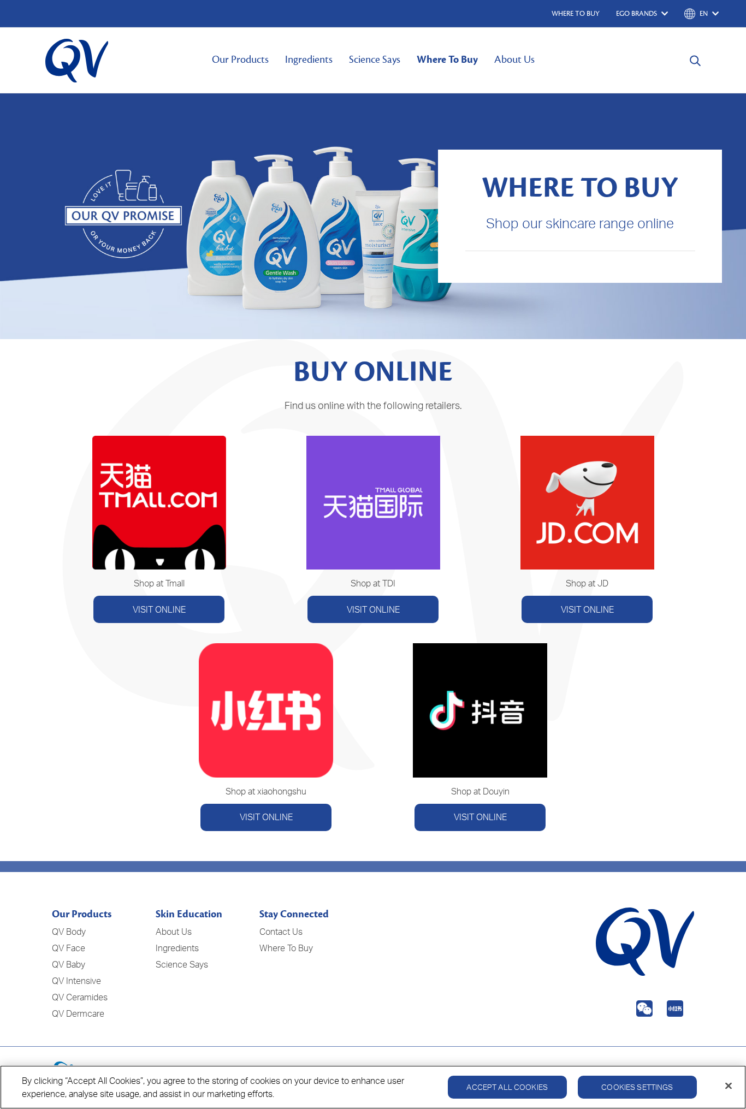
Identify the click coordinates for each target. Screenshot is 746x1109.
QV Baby (68, 964)
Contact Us (281, 931)
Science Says (374, 59)
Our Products (240, 59)
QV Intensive (76, 980)
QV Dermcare (78, 1013)
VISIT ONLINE (159, 609)
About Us (514, 59)
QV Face (68, 947)
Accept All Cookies (507, 1087)
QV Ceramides (80, 997)
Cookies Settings (637, 1087)
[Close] (729, 1086)
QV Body (69, 931)
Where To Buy (447, 59)
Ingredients (309, 59)
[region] (373, 1087)
